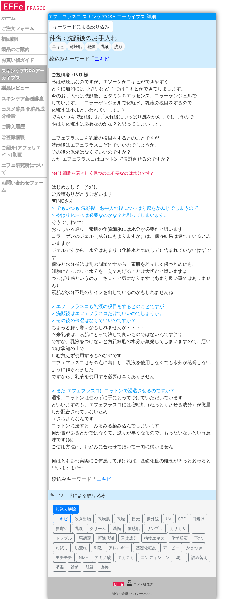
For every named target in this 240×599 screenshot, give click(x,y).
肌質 (89, 566)
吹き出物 (83, 518)
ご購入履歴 (13, 127)
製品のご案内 (15, 49)
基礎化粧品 (146, 547)
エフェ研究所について (22, 168)
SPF (182, 518)
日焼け (198, 518)
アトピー (171, 547)
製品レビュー (15, 88)
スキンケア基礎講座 (22, 98)
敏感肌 (134, 528)
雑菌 (75, 566)
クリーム (98, 528)
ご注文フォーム (17, 28)
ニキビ (58, 46)
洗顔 (118, 46)
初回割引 (10, 39)
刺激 (98, 547)
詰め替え (199, 557)
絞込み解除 (66, 509)
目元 (136, 518)
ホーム (8, 18)
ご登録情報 (13, 137)
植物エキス (154, 538)
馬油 (180, 557)
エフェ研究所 (143, 584)
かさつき (194, 547)
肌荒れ (81, 547)
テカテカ (126, 557)
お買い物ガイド (17, 60)
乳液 (105, 46)
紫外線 (153, 518)
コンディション (155, 557)
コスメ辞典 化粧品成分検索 (23, 112)
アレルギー (119, 547)
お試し (62, 547)
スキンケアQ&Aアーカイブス (23, 74)
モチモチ (64, 557)
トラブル (64, 538)
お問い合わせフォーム (22, 186)
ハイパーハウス (142, 594)
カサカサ (178, 528)
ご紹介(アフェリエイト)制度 (21, 151)
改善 (104, 566)
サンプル (155, 528)
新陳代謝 (106, 538)
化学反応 (179, 538)
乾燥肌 (76, 46)
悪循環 (85, 538)
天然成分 (129, 538)
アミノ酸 (103, 557)
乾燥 (91, 46)
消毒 (60, 566)
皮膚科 (62, 528)
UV (168, 518)
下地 (198, 538)
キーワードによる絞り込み (81, 27)
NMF (83, 557)
